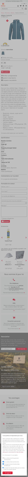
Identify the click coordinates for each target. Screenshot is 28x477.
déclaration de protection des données (13, 452)
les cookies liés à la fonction (11, 462)
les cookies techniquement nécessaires (11, 458)
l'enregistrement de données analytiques (12, 464)
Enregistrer (8, 473)
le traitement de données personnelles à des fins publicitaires (14, 468)
